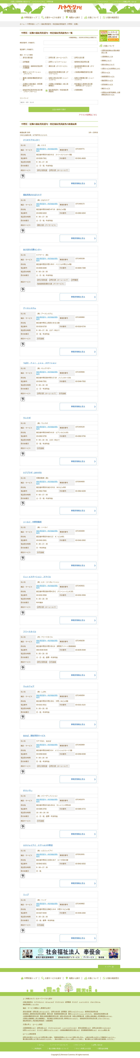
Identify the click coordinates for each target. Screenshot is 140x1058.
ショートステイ (84, 1002)
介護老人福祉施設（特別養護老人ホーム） (32, 84)
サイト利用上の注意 (83, 1048)
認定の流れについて (107, 64)
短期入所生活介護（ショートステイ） (58, 79)
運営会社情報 (103, 1048)
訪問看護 (26, 62)
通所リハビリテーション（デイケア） (32, 73)
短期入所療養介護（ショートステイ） (84, 79)
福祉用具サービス (107, 80)
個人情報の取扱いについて (59, 1048)
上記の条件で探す (59, 109)
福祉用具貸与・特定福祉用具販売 (58, 90)
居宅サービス (105, 72)
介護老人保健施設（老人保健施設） (58, 84)
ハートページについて (59, 1045)
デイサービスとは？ (54, 1028)
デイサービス (59, 1002)
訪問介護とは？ (42, 1028)
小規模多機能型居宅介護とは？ (70, 1030)
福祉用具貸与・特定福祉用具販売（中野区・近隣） (60, 24)
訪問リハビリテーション (58, 62)
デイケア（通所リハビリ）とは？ (48, 1030)
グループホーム (95, 1002)
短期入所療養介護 (78, 1016)
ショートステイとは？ (69, 1028)
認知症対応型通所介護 (101, 1014)
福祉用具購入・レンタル (31, 1004)
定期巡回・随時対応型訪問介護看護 (32, 67)
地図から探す (74, 17)
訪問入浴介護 (79, 57)
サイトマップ (80, 1045)
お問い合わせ (97, 1045)
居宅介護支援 (28, 57)
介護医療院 (78, 90)
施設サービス (105, 88)
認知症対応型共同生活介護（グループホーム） (32, 90)
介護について (93, 17)
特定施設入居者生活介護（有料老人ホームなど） (83, 84)
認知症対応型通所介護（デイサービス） (58, 73)
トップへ (108, 966)
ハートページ (103, 2)
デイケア (75, 1002)
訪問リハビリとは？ (29, 1030)
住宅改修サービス (107, 84)
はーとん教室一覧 (104, 1030)
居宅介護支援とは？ (84, 1028)
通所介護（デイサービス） (58, 66)
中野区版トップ (30, 17)
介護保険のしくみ (107, 56)
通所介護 (50, 1014)
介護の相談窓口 (112, 17)
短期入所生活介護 (65, 1016)
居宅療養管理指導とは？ (89, 1030)
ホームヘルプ (49, 1002)
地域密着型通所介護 (60, 1014)
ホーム (22, 24)
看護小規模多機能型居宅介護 (32, 79)
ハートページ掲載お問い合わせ (124, 2)
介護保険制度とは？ (29, 1028)
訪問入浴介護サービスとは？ (101, 1028)
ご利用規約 (37, 1048)
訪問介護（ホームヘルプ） (58, 57)
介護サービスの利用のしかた (110, 68)
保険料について (106, 60)
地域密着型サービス (107, 76)
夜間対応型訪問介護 (81, 62)
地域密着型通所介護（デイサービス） (84, 67)
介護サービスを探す (53, 17)
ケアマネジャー (39, 1002)
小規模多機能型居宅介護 (83, 72)
